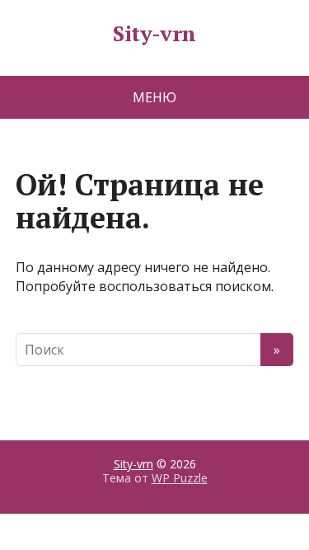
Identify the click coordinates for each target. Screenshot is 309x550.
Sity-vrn (154, 34)
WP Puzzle (180, 478)
